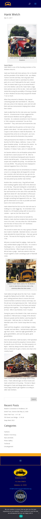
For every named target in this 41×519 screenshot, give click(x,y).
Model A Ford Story (10, 435)
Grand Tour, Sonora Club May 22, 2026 (16, 411)
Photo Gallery (8, 440)
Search (34, 399)
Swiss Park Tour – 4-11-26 (12, 414)
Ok (21, 516)
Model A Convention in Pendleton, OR (15, 408)
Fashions (7, 432)
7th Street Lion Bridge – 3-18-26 (14, 417)
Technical (7, 443)
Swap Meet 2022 (9, 420)
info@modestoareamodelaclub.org (20, 489)
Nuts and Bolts (8, 438)
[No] (39, 513)
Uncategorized (8, 446)
